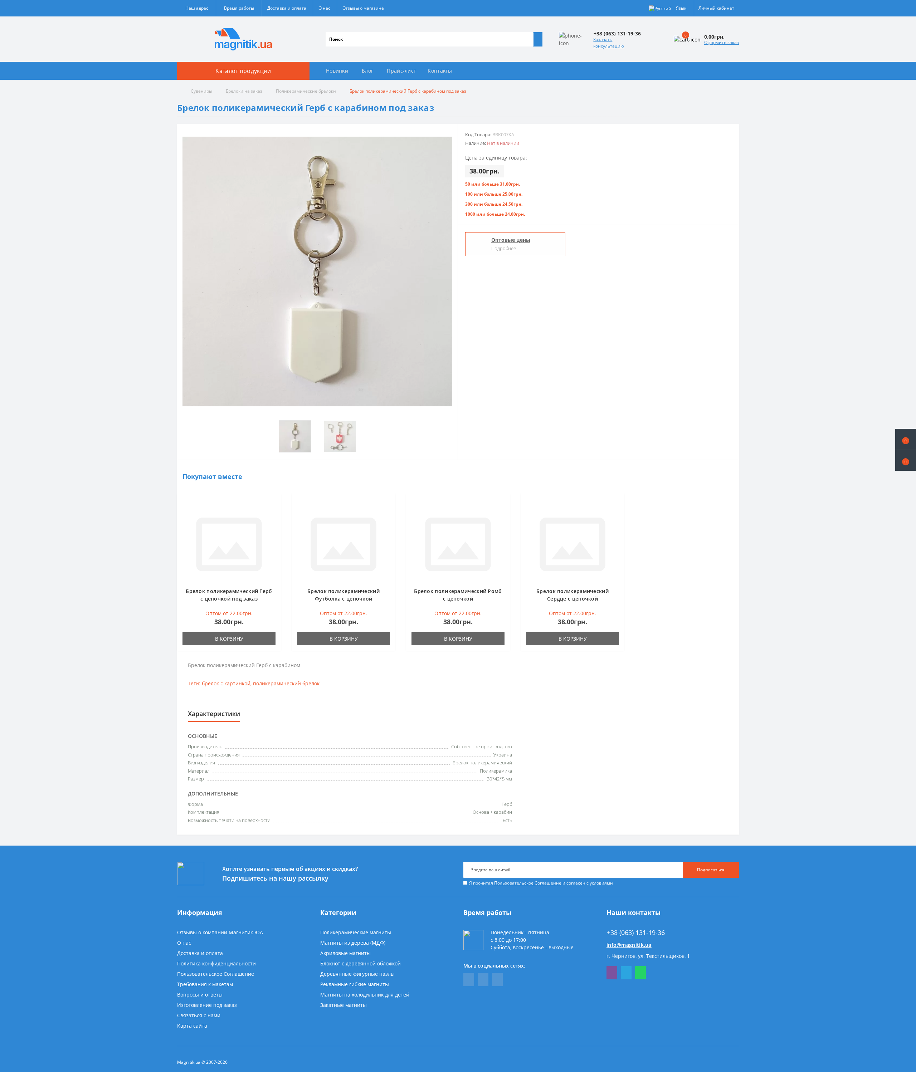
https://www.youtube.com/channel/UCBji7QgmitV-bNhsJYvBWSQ (483, 979)
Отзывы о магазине (363, 8)
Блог (367, 70)
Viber (611, 972)
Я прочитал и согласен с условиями (541, 883)
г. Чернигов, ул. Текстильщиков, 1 (648, 956)
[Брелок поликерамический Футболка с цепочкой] (343, 543)
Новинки (337, 70)
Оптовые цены (510, 239)
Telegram (626, 972)
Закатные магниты (343, 1005)
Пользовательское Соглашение (527, 883)
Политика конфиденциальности (216, 963)
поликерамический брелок (286, 683)
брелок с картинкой (226, 683)
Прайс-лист (401, 70)
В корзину (229, 638)
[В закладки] (273, 504)
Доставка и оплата (286, 8)
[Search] (537, 39)
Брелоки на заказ (244, 91)
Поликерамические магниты (355, 932)
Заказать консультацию (608, 42)
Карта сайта (192, 1025)
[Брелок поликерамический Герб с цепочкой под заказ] (229, 543)
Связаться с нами (198, 1015)
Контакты (440, 70)
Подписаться (711, 870)
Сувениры (201, 91)
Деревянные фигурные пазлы (357, 973)
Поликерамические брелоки (306, 91)
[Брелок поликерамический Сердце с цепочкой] (572, 543)
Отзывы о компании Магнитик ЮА (220, 932)
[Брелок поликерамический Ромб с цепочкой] (458, 543)
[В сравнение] (273, 514)
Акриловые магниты (345, 953)
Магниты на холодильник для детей (364, 994)
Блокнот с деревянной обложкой (360, 963)
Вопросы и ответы (200, 994)
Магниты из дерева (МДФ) (352, 942)
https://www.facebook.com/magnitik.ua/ (468, 979)
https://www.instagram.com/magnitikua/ (497, 979)
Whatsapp (640, 972)
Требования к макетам (205, 984)
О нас (324, 8)
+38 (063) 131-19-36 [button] (636, 933)
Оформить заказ (721, 42)
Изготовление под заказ (207, 1005)
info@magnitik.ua (629, 944)
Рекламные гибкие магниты (354, 984)
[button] (905, 460)
